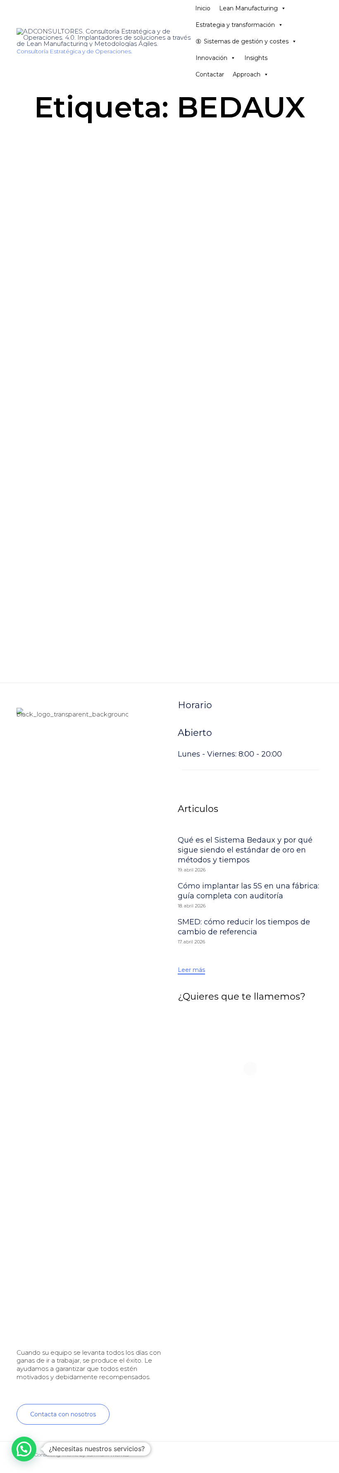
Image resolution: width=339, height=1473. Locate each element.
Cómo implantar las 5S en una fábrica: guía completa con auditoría (248, 890)
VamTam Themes (107, 1455)
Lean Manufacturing (248, 8)
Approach (246, 74)
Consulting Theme (56, 1455)
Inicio (202, 8)
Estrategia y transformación (235, 25)
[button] (63, 1414)
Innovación (211, 58)
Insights (255, 58)
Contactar (210, 74)
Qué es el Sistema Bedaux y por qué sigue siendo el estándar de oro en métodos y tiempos (245, 850)
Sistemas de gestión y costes (246, 41)
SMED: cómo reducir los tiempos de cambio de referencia (244, 926)
